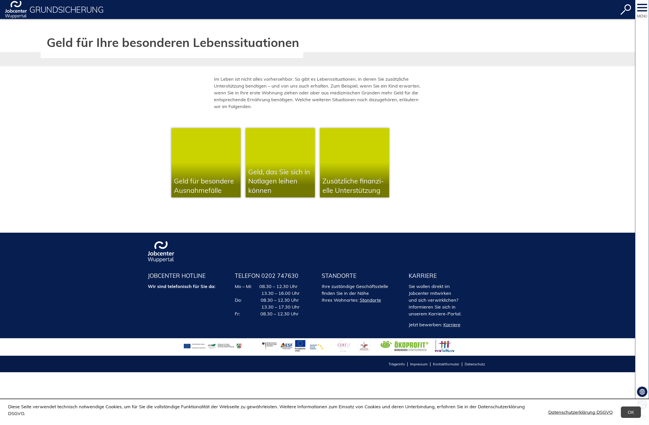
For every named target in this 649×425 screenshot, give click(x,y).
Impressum (419, 364)
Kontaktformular (446, 364)
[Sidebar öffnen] (642, 8)
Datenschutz (475, 364)
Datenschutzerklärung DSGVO (580, 412)
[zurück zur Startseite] (16, 9)
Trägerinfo (397, 364)
